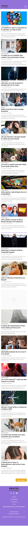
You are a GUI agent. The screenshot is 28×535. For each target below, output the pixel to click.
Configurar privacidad (14, 513)
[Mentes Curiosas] (13, 493)
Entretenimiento (14, 499)
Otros (14, 504)
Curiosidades (14, 501)
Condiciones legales (14, 511)
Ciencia (14, 497)
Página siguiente (21, 480)
